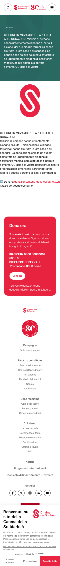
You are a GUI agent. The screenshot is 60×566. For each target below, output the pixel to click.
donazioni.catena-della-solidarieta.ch (37, 181)
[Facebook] (12, 493)
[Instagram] (30, 493)
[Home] (30, 7)
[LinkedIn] (38, 493)
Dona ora (17, 275)
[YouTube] (47, 493)
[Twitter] (21, 493)
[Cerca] (8, 7)
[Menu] (52, 7)
